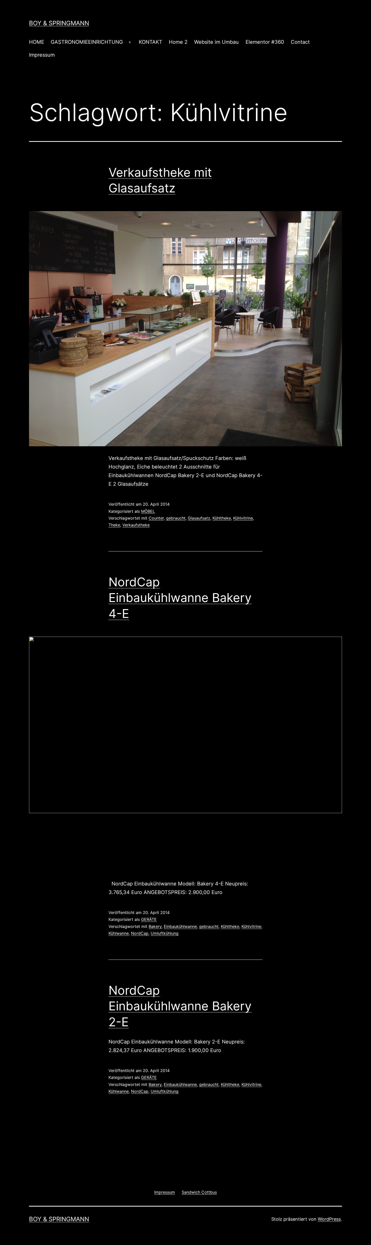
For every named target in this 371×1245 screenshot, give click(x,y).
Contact (300, 42)
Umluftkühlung (164, 933)
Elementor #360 (265, 42)
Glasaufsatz (199, 518)
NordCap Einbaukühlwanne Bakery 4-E (180, 597)
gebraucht (176, 518)
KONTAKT (150, 42)
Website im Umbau (216, 42)
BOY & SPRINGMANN (59, 23)
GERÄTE (149, 919)
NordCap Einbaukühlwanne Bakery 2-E (180, 1006)
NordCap (139, 933)
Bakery (155, 926)
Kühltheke (222, 518)
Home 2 (178, 42)
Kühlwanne (119, 933)
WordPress (329, 1219)
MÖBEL (148, 511)
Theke (114, 524)
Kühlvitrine (243, 518)
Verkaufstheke (136, 524)
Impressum (42, 55)
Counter (156, 518)
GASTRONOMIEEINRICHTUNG (87, 42)
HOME (36, 42)
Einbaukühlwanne (180, 926)
